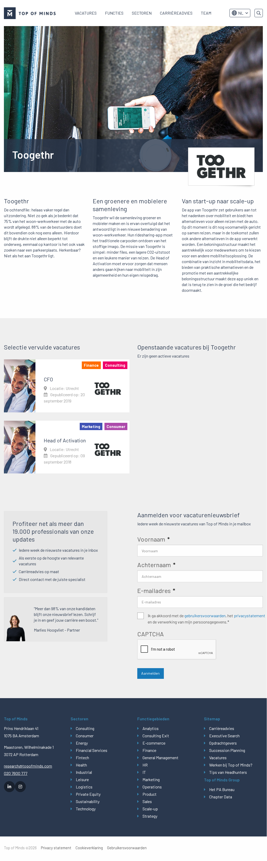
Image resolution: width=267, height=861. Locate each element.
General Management (160, 757)
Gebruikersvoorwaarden (127, 848)
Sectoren (142, 12)
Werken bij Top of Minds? (230, 764)
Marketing (151, 779)
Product (149, 794)
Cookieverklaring (89, 848)
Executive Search (224, 735)
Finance (149, 750)
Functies (114, 12)
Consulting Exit (155, 735)
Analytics (150, 728)
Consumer (85, 735)
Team (206, 12)
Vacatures (86, 12)
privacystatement (249, 615)
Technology (86, 808)
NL (240, 12)
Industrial (84, 772)
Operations (152, 786)
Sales (147, 801)
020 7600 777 (15, 773)
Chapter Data (220, 796)
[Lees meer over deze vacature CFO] (66, 385)
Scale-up (150, 808)
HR (145, 764)
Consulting (85, 728)
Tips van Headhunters (228, 772)
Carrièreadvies (176, 12)
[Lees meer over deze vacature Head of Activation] (66, 447)
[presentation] (176, 649)
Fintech (82, 757)
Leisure (82, 779)
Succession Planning (227, 750)
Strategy (149, 816)
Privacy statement (56, 848)
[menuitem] (86, 13)
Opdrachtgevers (223, 742)
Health (81, 764)
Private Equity (88, 794)
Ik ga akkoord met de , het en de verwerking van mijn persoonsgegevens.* (206, 618)
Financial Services (91, 750)
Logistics (84, 786)
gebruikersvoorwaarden (205, 615)
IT (144, 772)
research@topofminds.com (28, 765)
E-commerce (153, 742)
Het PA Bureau (221, 789)
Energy (82, 742)
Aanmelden (150, 673)
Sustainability (88, 801)
